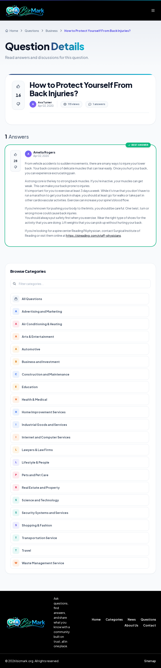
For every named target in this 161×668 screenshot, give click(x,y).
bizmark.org (24, 661)
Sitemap (150, 661)
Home (96, 619)
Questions (148, 619)
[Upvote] (18, 86)
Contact (149, 625)
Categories (114, 619)
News (132, 619)
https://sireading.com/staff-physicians (93, 235)
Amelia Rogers (44, 152)
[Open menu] (153, 10)
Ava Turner (45, 102)
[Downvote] (18, 104)
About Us (131, 625)
